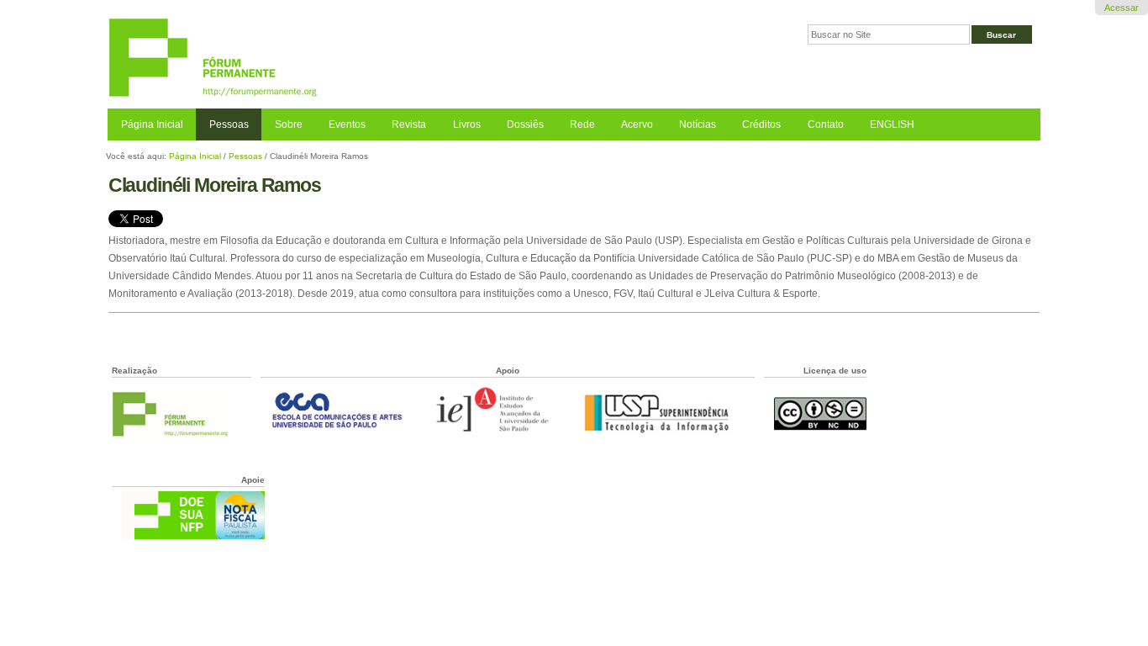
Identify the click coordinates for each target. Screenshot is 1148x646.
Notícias (697, 124)
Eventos (347, 124)
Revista (409, 124)
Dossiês (525, 124)
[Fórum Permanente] (341, 58)
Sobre (289, 124)
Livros (467, 124)
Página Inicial (152, 124)
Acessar (1121, 8)
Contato (826, 124)
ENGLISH (892, 124)
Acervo (637, 124)
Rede (582, 124)
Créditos (761, 124)
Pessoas (229, 124)
